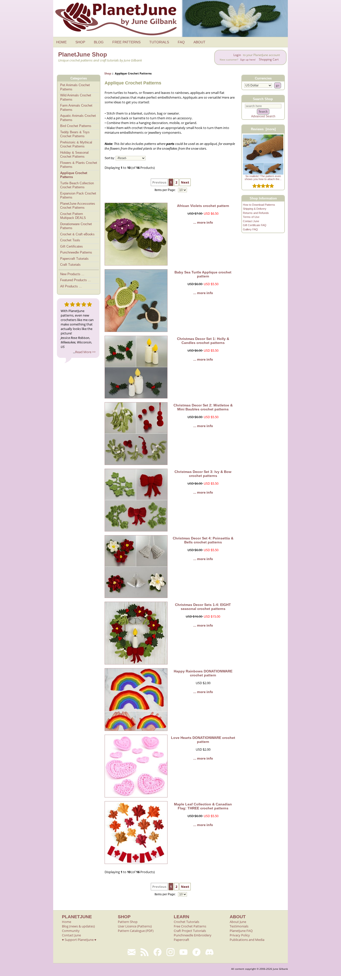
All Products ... (71, 286)
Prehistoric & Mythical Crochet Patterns (76, 144)
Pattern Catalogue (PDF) (136, 930)
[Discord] (209, 952)
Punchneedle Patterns (76, 252)
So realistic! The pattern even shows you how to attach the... (263, 178)
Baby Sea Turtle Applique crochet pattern (202, 274)
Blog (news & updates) (78, 926)
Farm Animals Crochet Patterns (76, 108)
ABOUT (199, 42)
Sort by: (110, 158)
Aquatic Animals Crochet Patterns (78, 118)
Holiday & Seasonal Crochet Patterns (74, 155)
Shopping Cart (269, 59)
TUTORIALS (159, 42)
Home (66, 921)
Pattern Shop (128, 921)
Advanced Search (263, 116)
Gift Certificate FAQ (254, 225)
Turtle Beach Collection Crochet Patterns (77, 185)
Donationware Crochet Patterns (76, 226)
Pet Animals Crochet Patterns (75, 87)
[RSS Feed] (145, 952)
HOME (61, 42)
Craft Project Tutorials (190, 930)
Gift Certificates (71, 246)
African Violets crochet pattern (203, 206)
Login (237, 55)
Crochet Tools (70, 240)
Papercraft (181, 939)
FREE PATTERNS (126, 42)
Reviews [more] (263, 129)
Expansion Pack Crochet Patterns (78, 195)
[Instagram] (170, 952)
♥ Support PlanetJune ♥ (79, 939)
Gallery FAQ (250, 229)
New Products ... (72, 274)
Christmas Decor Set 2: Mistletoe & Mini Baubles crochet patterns (203, 407)
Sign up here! (248, 59)
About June (238, 921)
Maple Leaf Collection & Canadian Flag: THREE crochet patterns (203, 806)
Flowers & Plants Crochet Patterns (78, 165)
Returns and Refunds (256, 212)
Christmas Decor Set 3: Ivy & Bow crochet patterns (202, 474)
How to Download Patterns (259, 204)
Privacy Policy (240, 935)
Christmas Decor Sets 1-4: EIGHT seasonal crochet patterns (203, 607)
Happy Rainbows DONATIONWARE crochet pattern (203, 673)
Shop (107, 73)
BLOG (99, 42)
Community (71, 930)
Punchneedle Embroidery (192, 935)
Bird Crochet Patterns (75, 126)
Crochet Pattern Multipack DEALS (73, 216)
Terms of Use (251, 216)
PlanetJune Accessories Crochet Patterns (77, 206)
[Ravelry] (196, 952)
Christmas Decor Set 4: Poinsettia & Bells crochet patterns (203, 540)
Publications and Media (247, 939)
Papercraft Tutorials (74, 258)
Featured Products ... (75, 280)
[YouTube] (183, 952)
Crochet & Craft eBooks (77, 234)
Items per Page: (165, 190)
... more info (203, 222)
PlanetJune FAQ (241, 930)
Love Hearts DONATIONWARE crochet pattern (203, 740)
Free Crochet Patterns (190, 926)
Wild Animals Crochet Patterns (75, 97)
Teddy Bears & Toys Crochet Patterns (75, 134)
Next (185, 182)
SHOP (80, 42)
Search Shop (263, 99)
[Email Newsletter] (132, 952)
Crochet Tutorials (186, 921)
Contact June (251, 221)
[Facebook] (158, 952)
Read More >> (85, 352)
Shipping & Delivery (254, 208)
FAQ (181, 42)
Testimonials (239, 926)
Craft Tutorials (70, 264)
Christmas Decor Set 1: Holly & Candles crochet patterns (203, 341)
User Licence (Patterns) (135, 926)
